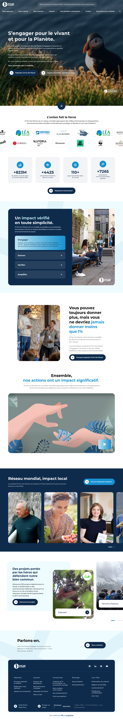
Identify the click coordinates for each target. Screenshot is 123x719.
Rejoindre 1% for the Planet (25, 73)
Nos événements (78, 685)
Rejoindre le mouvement (64, 191)
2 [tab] (117, 620)
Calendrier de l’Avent (40, 691)
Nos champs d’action (60, 693)
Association (67, 706)
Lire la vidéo (112, 91)
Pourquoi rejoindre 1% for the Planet (89, 357)
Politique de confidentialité (97, 692)
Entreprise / (57, 706)
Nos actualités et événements (70, 11)
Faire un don (37, 694)
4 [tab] (122, 620)
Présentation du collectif (100, 681)
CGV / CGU (95, 696)
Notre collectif (23, 11)
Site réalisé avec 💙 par (61, 715)
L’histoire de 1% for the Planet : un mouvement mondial (60, 683)
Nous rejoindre (38, 11)
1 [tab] (113, 620)
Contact (88, 11)
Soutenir (52, 11)
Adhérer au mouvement (22, 691)
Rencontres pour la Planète (105, 11)
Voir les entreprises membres (101, 482)
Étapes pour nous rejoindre (20, 687)
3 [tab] (119, 620)
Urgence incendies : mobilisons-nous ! (61, 73)
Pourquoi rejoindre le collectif (20, 682)
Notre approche (7, 11)
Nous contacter (97, 645)
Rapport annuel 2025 (99, 685)
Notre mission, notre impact (58, 689)
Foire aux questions (59, 696)
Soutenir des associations (37, 682)
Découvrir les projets (27, 602)
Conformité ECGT (98, 688)
